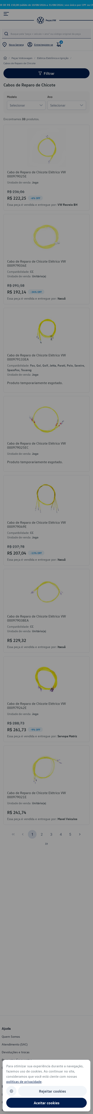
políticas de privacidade (24, 1081)
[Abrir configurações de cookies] (11, 1091)
